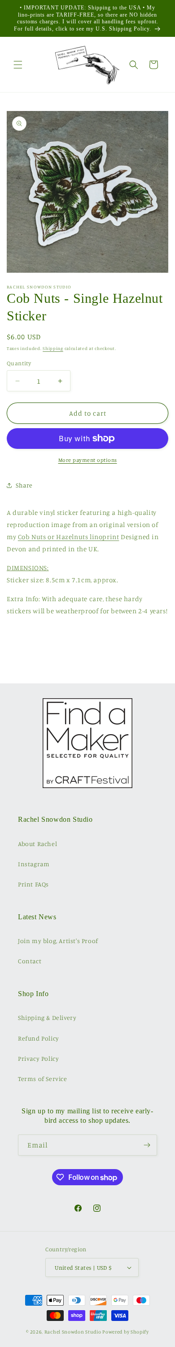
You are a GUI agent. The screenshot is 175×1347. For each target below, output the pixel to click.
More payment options (87, 459)
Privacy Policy (38, 1058)
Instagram (33, 864)
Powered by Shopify (125, 1332)
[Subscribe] (147, 1145)
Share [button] (24, 485)
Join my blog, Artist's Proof (58, 940)
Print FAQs (33, 884)
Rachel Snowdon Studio (72, 1332)
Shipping (53, 348)
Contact (29, 961)
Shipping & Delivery (47, 1017)
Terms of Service (42, 1078)
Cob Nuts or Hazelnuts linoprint (68, 536)
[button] (18, 65)
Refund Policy (38, 1038)
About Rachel (37, 843)
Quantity (19, 363)
